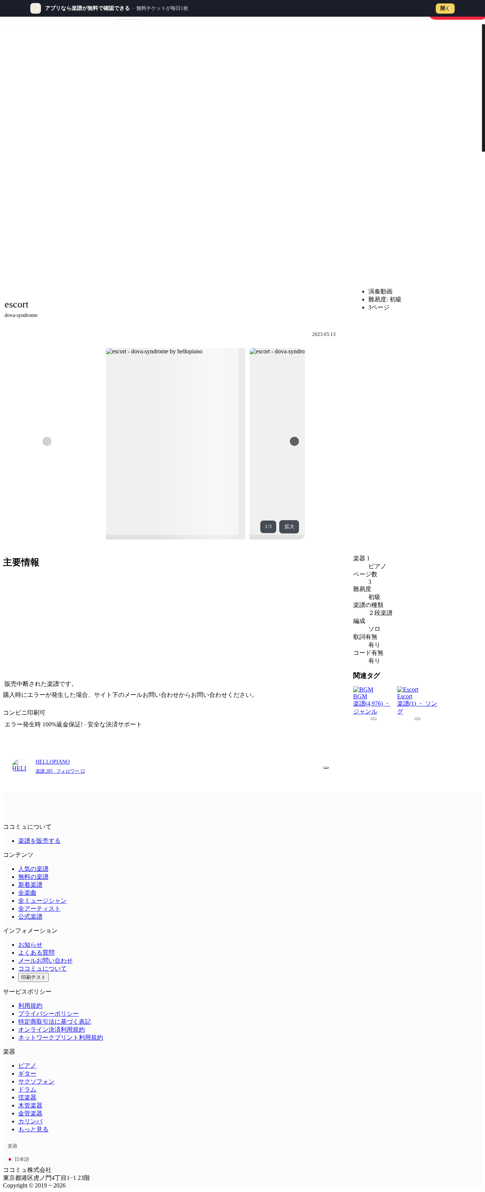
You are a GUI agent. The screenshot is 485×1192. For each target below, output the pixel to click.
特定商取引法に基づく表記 (54, 1021)
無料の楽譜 (33, 877)
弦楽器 (27, 1097)
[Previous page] (47, 441)
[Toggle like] (326, 768)
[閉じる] (449, 8)
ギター (27, 1073)
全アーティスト (39, 908)
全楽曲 (27, 892)
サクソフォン (36, 1081)
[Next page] (294, 441)
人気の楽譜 (33, 869)
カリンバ (30, 1121)
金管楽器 (30, 1113)
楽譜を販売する (39, 841)
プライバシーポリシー (48, 1013)
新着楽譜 (30, 884)
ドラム (27, 1089)
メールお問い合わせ (45, 960)
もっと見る (33, 1129)
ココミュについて (42, 968)
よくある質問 (36, 952)
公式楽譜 (30, 916)
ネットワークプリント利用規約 (60, 1037)
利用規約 (30, 1005)
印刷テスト (33, 977)
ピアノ (27, 1065)
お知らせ (30, 944)
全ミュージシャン (42, 900)
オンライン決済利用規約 (51, 1029)
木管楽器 (30, 1105)
